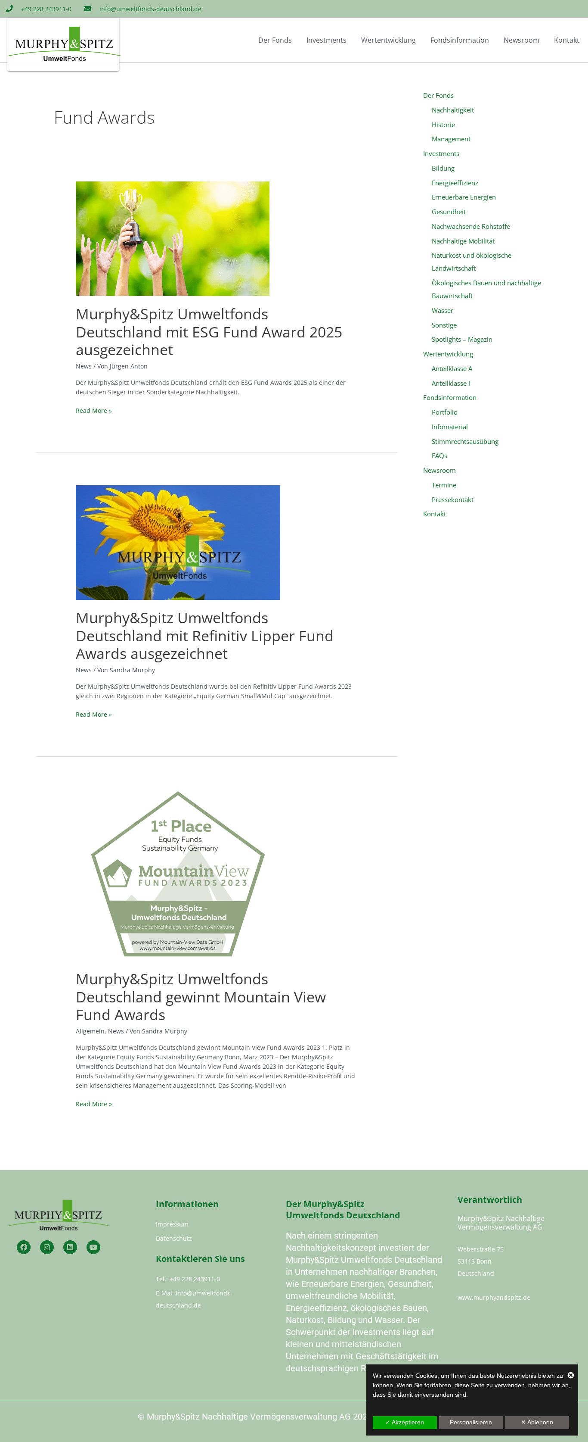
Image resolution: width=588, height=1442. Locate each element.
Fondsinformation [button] (459, 40)
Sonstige (444, 325)
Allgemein (90, 1031)
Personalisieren (471, 1422)
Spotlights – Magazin (462, 339)
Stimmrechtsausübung (465, 441)
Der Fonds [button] (275, 40)
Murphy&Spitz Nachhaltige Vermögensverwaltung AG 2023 (259, 1416)
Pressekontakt (452, 499)
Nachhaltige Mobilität (463, 241)
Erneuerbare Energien (464, 197)
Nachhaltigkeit (453, 110)
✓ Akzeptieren (404, 1422)
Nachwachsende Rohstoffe (471, 226)
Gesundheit (449, 211)
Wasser (442, 310)
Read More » (94, 410)
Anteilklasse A (452, 368)
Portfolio (445, 412)
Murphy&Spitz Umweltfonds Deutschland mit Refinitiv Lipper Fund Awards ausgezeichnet (205, 636)
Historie (443, 124)
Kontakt (566, 40)
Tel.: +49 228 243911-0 (188, 1279)
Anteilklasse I (451, 383)
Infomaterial (450, 426)
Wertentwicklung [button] (388, 40)
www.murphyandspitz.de (494, 1297)
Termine (444, 485)
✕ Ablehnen (537, 1422)
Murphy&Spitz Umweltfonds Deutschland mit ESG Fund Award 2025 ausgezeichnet (209, 332)
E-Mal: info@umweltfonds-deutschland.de (194, 1299)
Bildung (443, 168)
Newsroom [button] (521, 40)
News (84, 366)
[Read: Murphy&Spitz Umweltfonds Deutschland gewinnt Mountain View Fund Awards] (178, 874)
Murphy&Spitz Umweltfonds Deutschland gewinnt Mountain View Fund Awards (201, 997)
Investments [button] (326, 40)
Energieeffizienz (455, 182)
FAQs (439, 455)
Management (451, 138)
